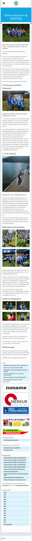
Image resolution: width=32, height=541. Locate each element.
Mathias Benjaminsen (23, 485)
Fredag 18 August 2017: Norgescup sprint (15, 479)
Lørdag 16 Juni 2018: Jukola (11, 471)
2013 (5, 522)
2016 (5, 515)
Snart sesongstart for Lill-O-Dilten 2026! (15, 377)
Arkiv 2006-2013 (8, 524)
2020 (5, 506)
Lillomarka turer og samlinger (12, 447)
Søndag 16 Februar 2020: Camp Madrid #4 (15, 460)
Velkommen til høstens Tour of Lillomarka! (15, 365)
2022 (5, 501)
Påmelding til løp (8, 450)
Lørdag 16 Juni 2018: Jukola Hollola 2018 (14, 469)
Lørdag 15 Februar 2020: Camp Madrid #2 (15, 464)
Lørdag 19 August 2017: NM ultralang (13, 477)
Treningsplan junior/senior (11, 440)
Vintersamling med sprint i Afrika (13, 379)
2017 (5, 513)
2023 (5, 499)
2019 (5, 508)
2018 (5, 510)
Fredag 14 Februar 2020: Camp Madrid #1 (15, 467)
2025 (5, 494)
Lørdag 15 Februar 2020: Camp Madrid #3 (15, 462)
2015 (5, 517)
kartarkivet (5, 485)
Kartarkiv (7, 455)
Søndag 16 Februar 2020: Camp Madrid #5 (15, 457)
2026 (5, 492)
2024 (5, 497)
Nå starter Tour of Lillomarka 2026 (13, 367)
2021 (5, 504)
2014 (5, 520)
